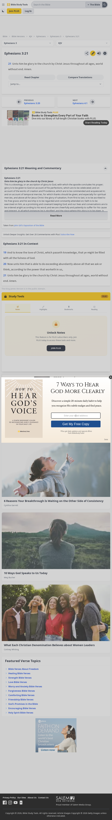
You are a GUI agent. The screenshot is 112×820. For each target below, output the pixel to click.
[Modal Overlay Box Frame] (56, 410)
